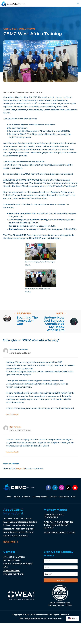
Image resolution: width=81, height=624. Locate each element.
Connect (26, 497)
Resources (64, 497)
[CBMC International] (13, 3)
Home (8, 497)
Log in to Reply (12, 414)
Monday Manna (40, 497)
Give (73, 497)
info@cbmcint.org (13, 574)
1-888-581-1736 (11, 570)
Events (53, 497)
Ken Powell (14, 427)
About (17, 497)
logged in (20, 468)
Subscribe (60, 580)
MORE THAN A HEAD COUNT (59, 532)
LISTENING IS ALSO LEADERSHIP (54, 516)
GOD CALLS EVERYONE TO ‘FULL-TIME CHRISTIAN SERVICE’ (58, 525)
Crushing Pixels (54, 618)
